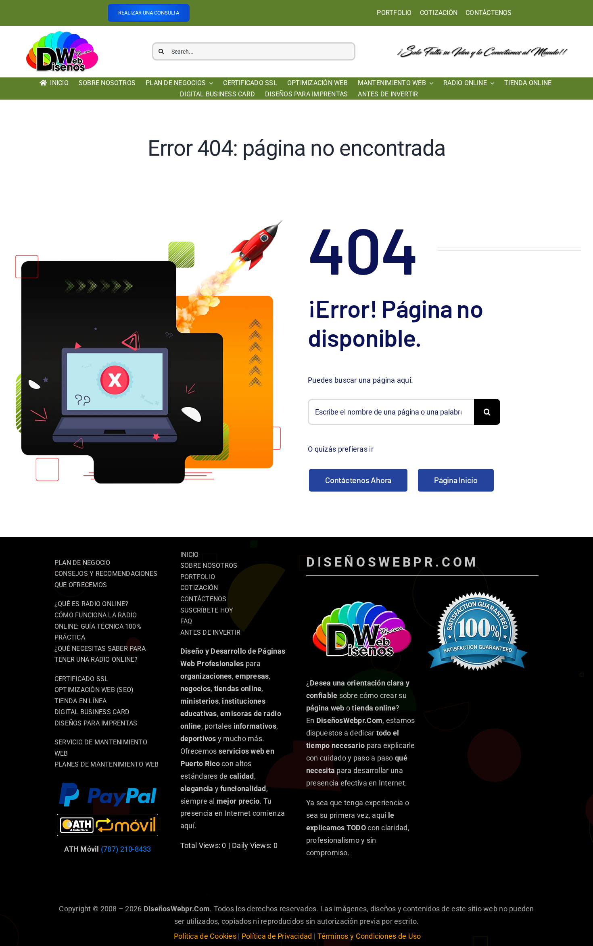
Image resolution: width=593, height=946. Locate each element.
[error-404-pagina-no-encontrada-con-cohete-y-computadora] (148, 221)
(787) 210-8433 (126, 849)
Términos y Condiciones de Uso (369, 936)
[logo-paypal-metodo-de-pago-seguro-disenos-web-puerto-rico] (107, 785)
